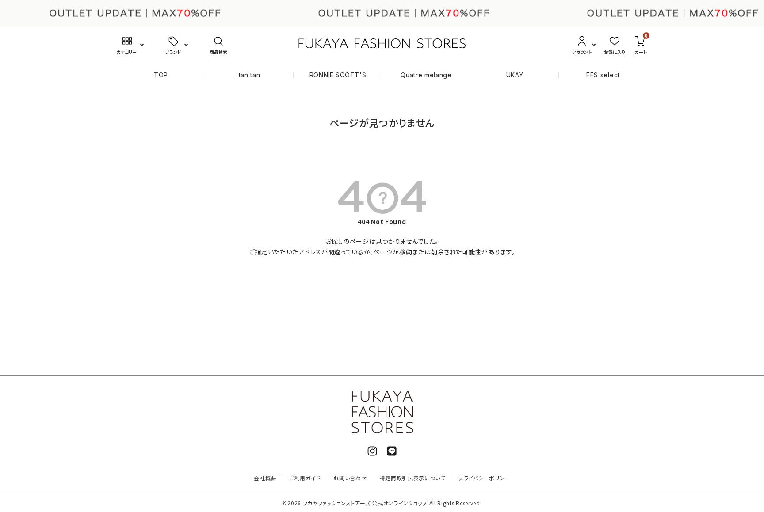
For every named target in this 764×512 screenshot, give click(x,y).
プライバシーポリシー (484, 478)
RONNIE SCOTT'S (338, 75)
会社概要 (265, 478)
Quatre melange (426, 75)
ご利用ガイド (305, 478)
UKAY (514, 75)
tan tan (249, 75)
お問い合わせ (350, 478)
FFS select (603, 75)
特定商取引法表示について (412, 478)
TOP (161, 75)
